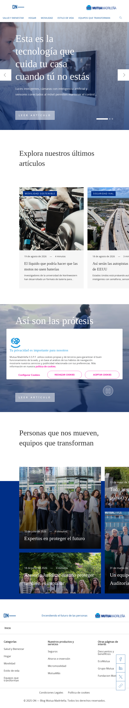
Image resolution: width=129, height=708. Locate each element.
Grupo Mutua (106, 668)
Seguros (53, 651)
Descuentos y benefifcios (106, 653)
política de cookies (46, 366)
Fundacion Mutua (108, 675)
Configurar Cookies (29, 375)
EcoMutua (104, 661)
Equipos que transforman (94, 17)
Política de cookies (79, 692)
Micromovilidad (57, 666)
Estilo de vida (66, 17)
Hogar (32, 17)
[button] (102, 119)
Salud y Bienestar (13, 17)
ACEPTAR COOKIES (102, 374)
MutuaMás (54, 673)
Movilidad (47, 17)
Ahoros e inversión (59, 658)
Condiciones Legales (51, 692)
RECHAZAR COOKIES (65, 374)
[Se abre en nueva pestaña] (110, 615)
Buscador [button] (121, 17)
